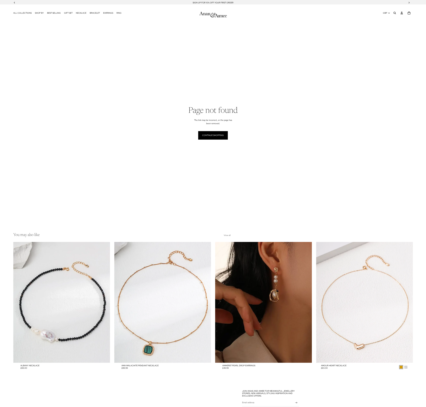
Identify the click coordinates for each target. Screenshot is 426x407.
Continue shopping (213, 135)
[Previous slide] (18, 302)
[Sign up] (296, 403)
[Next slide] (105, 302)
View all (227, 235)
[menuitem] (22, 13)
